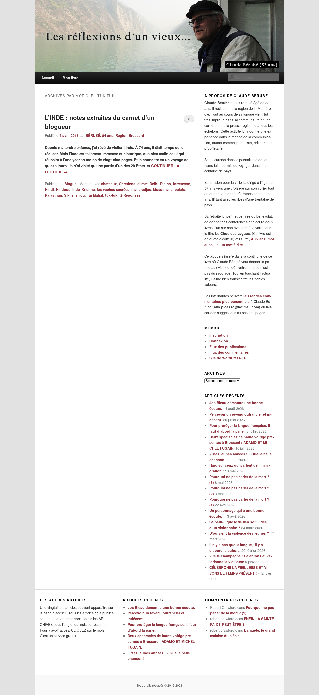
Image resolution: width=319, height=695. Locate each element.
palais (180, 189)
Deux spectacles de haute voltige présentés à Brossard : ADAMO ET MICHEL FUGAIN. (241, 442)
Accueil (47, 77)
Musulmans (163, 189)
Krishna (88, 189)
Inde (76, 189)
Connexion (218, 340)
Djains (165, 183)
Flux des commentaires (229, 352)
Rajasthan (53, 195)
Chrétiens (127, 183)
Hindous (63, 189)
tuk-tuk (111, 195)
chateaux (109, 183)
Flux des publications (227, 346)
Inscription (218, 335)
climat (142, 183)
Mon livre (70, 77)
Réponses (130, 195)
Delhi (154, 183)
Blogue (70, 183)
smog (80, 195)
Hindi (49, 189)
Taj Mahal (95, 195)
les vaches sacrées (113, 189)
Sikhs (69, 195)
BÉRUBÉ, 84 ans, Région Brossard (115, 135)
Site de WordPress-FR (227, 357)
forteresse (181, 183)
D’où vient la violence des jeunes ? (239, 533)
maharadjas (141, 189)
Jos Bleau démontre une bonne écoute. (161, 607)
